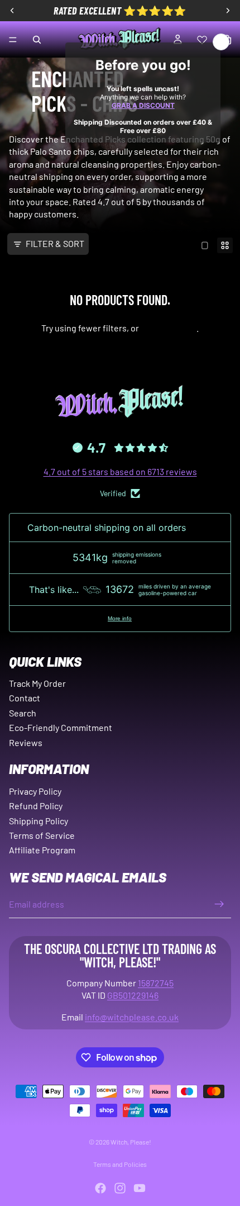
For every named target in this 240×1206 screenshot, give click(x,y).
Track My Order (37, 683)
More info (120, 618)
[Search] (37, 39)
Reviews (25, 742)
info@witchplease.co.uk (132, 1017)
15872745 (156, 982)
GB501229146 (133, 995)
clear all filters (168, 327)
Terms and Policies (120, 1164)
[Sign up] (219, 904)
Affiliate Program (42, 849)
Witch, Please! (131, 1142)
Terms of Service (42, 835)
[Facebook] (100, 1188)
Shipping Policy (38, 820)
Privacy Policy (35, 791)
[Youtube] (139, 1188)
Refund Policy (36, 805)
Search (22, 713)
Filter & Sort (55, 243)
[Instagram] (120, 1188)
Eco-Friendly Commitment (60, 727)
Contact (24, 697)
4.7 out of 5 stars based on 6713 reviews (120, 471)
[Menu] (13, 40)
